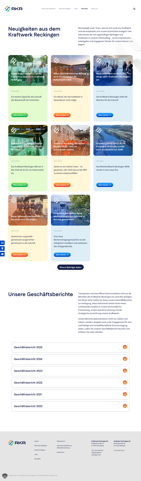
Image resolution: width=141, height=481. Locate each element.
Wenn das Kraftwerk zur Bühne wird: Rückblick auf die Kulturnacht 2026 (70, 77)
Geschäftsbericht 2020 (28, 406)
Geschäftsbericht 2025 (28, 347)
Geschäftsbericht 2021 (28, 394)
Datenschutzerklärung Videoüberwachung (64, 447)
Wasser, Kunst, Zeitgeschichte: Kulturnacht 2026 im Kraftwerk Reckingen (27, 147)
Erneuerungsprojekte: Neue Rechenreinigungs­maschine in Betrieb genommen (69, 216)
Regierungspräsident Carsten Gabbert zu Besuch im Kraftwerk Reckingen (28, 77)
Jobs (76, 9)
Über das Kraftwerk (48, 9)
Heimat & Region (65, 9)
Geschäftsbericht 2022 (28, 383)
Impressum (60, 452)
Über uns (94, 9)
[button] (134, 9)
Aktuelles (84, 9)
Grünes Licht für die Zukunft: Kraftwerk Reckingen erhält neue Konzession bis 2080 (111, 147)
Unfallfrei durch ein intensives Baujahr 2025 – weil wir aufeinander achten (69, 147)
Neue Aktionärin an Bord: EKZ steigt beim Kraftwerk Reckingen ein (113, 77)
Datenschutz (61, 441)
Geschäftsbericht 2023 (28, 371)
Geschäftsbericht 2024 (28, 359)
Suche (36, 441)
